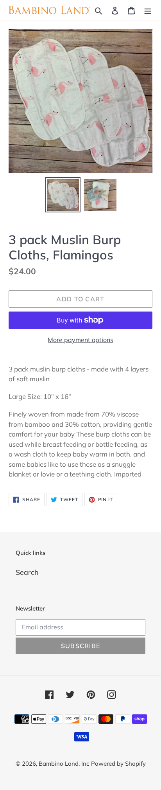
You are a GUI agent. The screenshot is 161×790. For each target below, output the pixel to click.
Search (27, 572)
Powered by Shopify (118, 763)
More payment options (80, 340)
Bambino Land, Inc (64, 763)
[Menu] (148, 10)
